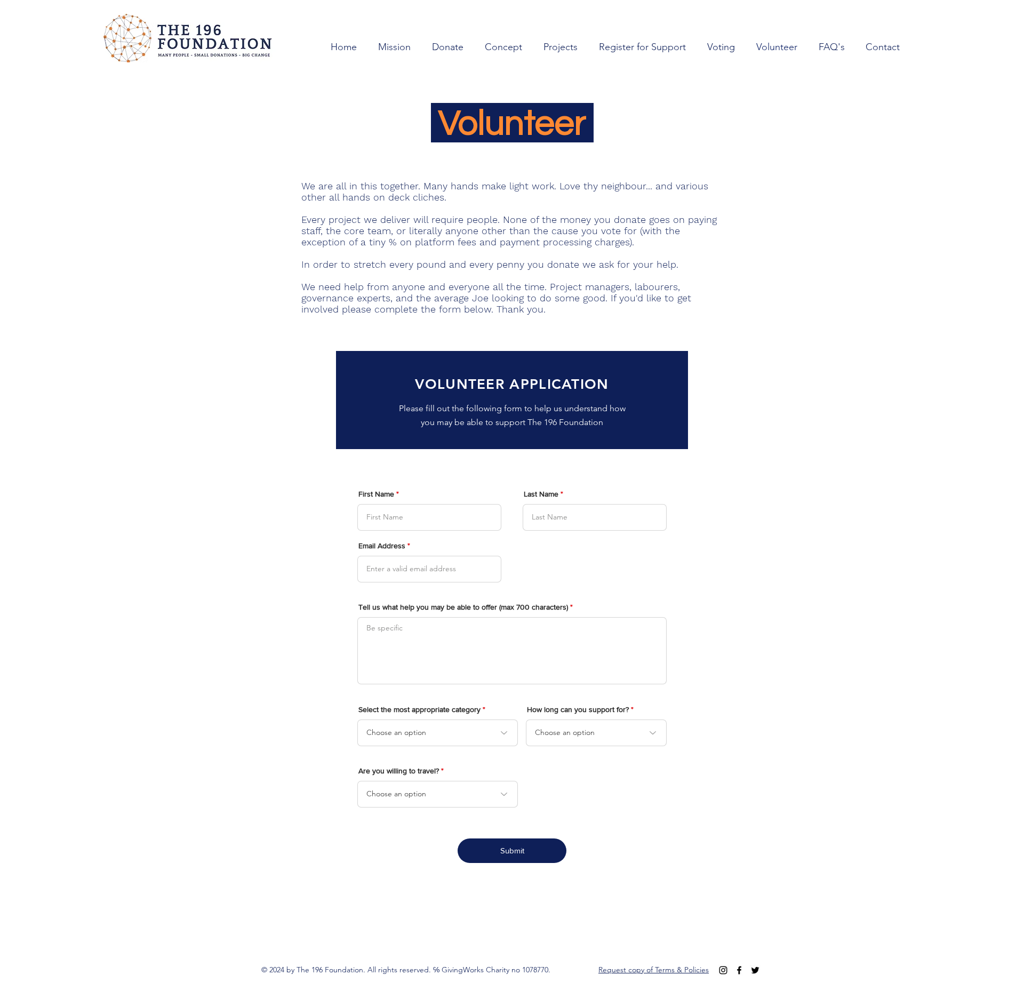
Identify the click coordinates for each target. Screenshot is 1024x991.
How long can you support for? (578, 709)
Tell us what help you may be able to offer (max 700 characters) (463, 607)
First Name (376, 494)
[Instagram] (723, 970)
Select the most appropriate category (419, 709)
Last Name (541, 494)
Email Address (381, 545)
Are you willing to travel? (398, 770)
